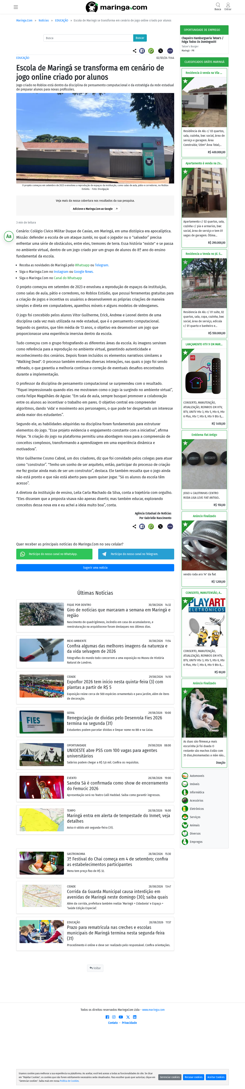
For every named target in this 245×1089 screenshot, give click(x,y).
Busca (218, 9)
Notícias (44, 20)
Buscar (140, 38)
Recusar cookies (194, 1077)
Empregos (196, 842)
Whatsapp (82, 265)
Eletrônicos (197, 809)
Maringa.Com (24, 20)
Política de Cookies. (69, 1080)
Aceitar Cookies (216, 1077)
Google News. (84, 271)
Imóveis (194, 784)
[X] (128, 1017)
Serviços (195, 817)
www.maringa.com (153, 1010)
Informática (197, 792)
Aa (8, 236)
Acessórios (196, 800)
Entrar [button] (228, 9)
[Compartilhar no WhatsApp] (151, 50)
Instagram (61, 271)
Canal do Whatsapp (68, 278)
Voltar (97, 968)
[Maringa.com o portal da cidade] (116, 7)
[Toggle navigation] (15, 6)
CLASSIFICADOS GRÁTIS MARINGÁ (204, 62)
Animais (195, 825)
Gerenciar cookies (170, 1077)
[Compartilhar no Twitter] (161, 50)
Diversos (195, 833)
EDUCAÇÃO (61, 20)
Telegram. (102, 265)
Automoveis (197, 776)
